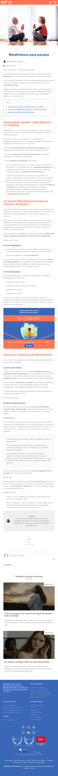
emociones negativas (39, 481)
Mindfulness (7, 76)
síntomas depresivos (31, 255)
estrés (17, 255)
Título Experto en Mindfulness (22, 486)
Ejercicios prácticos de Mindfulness (20, 112)
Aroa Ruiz (10, 61)
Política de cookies (38, 760)
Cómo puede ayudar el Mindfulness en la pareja (24, 107)
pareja (8, 130)
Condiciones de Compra (22, 760)
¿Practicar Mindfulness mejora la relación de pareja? (26, 109)
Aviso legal (8, 760)
